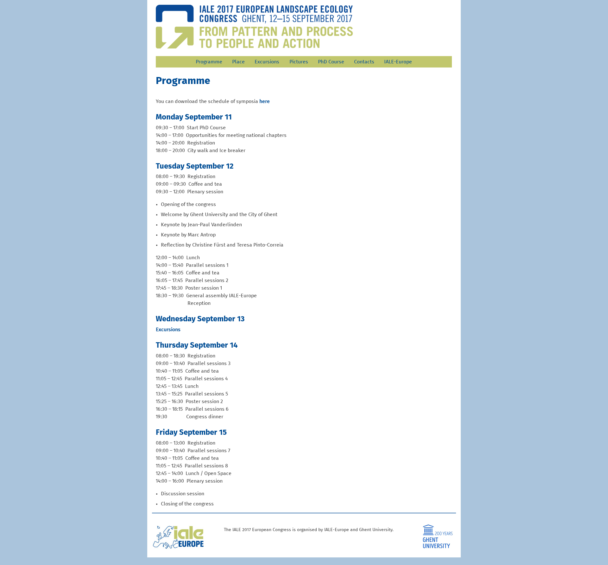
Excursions (267, 61)
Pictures (298, 61)
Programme (209, 61)
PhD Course (331, 61)
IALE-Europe (398, 61)
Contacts (364, 61)
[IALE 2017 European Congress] (254, 26)
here (264, 101)
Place (238, 61)
